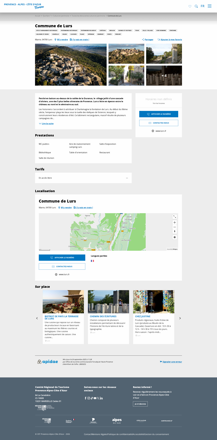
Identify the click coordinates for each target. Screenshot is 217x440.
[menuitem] (24, 6)
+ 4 (164, 75)
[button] (196, 6)
